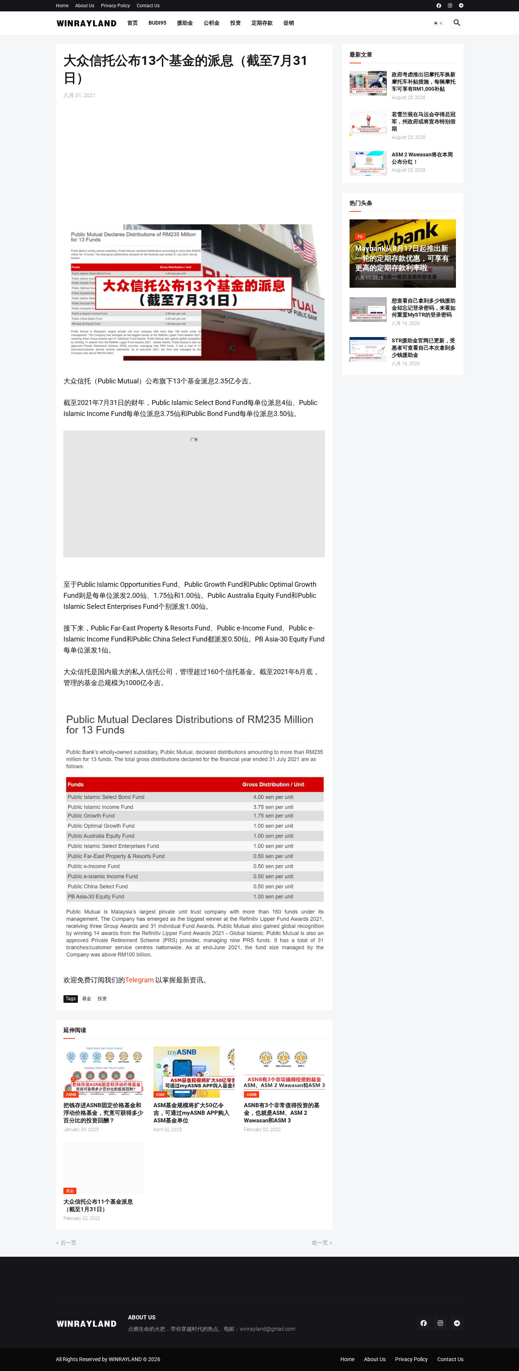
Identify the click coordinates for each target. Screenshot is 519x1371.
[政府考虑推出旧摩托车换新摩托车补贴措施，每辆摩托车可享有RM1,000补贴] (368, 83)
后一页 (68, 1243)
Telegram (139, 980)
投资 (235, 23)
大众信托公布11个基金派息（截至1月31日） (98, 1205)
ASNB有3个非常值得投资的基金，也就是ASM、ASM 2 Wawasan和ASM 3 (282, 1113)
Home (62, 5)
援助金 (185, 23)
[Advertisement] (194, 162)
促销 (288, 23)
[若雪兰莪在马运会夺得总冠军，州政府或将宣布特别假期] (368, 123)
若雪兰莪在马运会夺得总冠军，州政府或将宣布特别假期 (424, 121)
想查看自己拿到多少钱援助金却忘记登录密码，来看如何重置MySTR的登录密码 (424, 308)
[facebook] (439, 5)
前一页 (320, 1243)
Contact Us (148, 5)
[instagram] (450, 5)
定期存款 (262, 23)
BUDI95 (157, 23)
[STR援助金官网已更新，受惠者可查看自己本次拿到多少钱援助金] (368, 349)
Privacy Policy (115, 5)
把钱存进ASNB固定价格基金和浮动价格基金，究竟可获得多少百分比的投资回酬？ (103, 1113)
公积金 (212, 23)
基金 (86, 998)
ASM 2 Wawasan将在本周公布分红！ (422, 158)
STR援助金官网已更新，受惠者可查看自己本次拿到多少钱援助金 (424, 347)
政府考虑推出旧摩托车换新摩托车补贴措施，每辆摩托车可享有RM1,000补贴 (424, 81)
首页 (132, 23)
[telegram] (461, 5)
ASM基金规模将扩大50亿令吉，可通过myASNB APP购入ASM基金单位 (191, 1113)
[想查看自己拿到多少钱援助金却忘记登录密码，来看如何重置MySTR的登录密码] (368, 309)
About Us (84, 5)
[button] (438, 23)
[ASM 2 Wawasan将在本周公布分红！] (368, 163)
